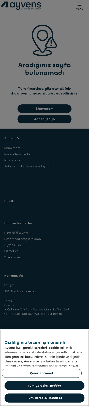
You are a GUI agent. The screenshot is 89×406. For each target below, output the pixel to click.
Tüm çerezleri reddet (44, 385)
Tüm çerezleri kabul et (44, 398)
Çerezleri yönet (42, 373)
